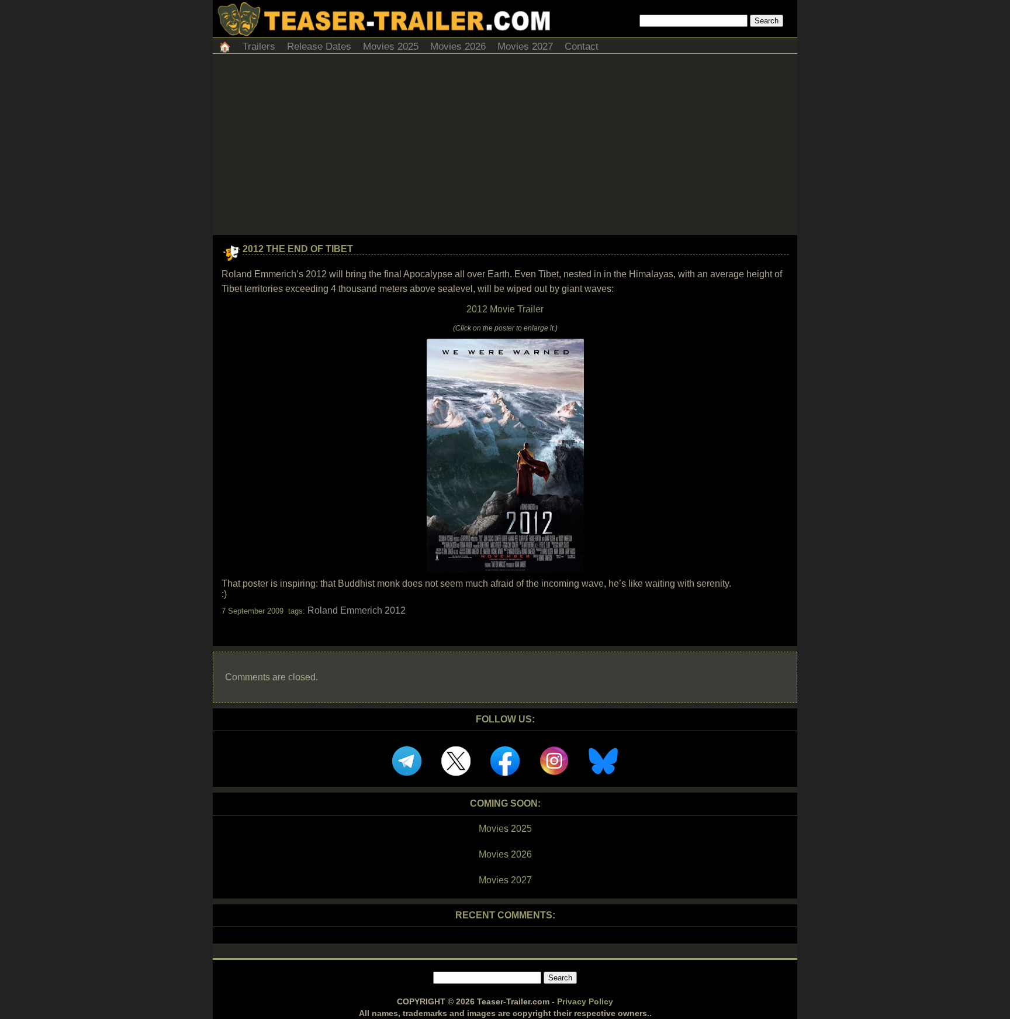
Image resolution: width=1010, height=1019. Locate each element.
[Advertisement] (505, 147)
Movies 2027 (525, 46)
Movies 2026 (458, 46)
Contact (582, 46)
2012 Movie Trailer (505, 309)
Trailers (259, 46)
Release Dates (319, 46)
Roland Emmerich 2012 (356, 610)
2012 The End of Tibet (298, 249)
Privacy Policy (585, 1001)
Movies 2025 (390, 46)
